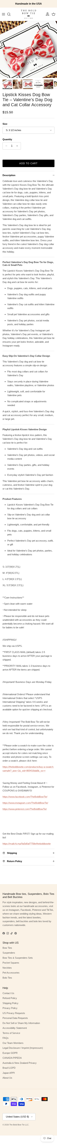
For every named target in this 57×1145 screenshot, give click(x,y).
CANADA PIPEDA (12, 1057)
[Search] (10, 14)
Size (5, 123)
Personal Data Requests (15, 1018)
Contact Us (8, 993)
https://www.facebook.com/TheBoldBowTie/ (25, 796)
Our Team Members (13, 1043)
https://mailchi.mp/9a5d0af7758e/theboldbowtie (27, 843)
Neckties (7, 967)
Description (9, 175)
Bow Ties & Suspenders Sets (18, 957)
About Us (7, 1077)
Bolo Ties (7, 977)
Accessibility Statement (15, 1028)
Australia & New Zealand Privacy (20, 1063)
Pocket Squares (11, 962)
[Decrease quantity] (5, 145)
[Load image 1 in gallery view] (28, 49)
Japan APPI (9, 1073)
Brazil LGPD (9, 1067)
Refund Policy (10, 998)
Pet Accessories (11, 972)
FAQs (6, 1038)
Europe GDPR (10, 1053)
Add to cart (28, 163)
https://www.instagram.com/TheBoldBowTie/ (25, 803)
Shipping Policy (10, 1003)
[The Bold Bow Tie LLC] (28, 14)
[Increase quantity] (18, 145)
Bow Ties (7, 947)
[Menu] (3, 14)
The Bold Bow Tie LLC (19, 1125)
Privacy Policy (10, 1008)
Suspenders (9, 952)
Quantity (7, 139)
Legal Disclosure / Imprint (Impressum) (23, 1048)
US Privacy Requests (14, 1013)
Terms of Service (11, 1033)
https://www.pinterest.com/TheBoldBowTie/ (25, 809)
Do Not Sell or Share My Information (21, 1023)
